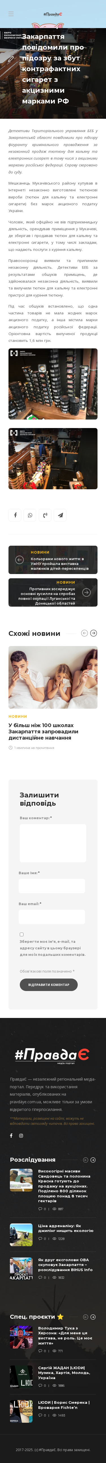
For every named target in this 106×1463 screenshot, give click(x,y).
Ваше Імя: (29, 873)
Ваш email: (30, 904)
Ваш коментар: (36, 818)
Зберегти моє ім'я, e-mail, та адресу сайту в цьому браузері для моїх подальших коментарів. (52, 948)
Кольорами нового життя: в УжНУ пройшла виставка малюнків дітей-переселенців (60, 564)
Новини (40, 552)
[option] (53, 697)
